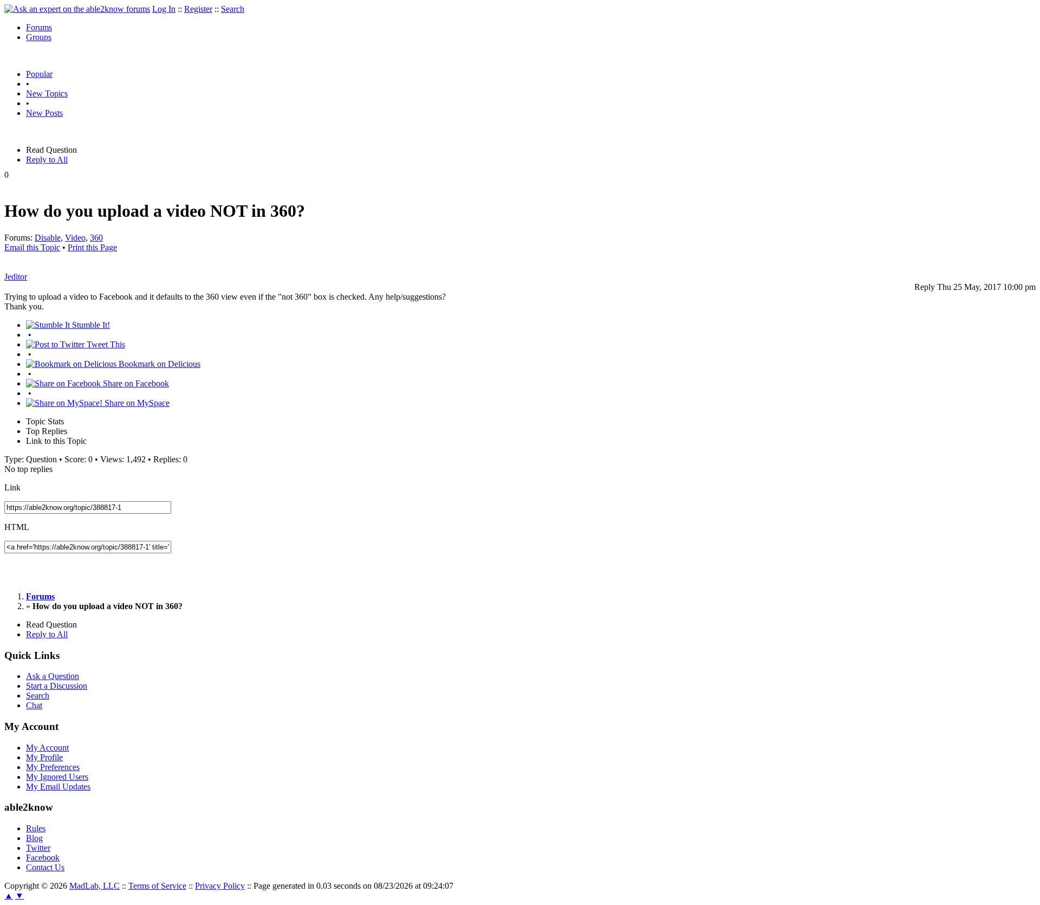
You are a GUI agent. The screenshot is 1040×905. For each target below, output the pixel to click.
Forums (39, 27)
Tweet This (104, 344)
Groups (38, 37)
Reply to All (47, 159)
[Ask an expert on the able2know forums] (77, 9)
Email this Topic (32, 247)
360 (96, 237)
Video (75, 237)
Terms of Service (157, 885)
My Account (47, 747)
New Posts (44, 113)
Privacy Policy (220, 885)
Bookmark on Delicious (158, 364)
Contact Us (45, 867)
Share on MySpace (136, 403)
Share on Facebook (135, 383)
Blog (34, 838)
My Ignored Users (57, 776)
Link (12, 487)
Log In (164, 9)
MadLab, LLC (94, 885)
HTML (16, 527)
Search (232, 9)
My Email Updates (58, 786)
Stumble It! (90, 324)
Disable (48, 237)
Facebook (43, 857)
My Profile (44, 757)
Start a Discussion (56, 685)
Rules (36, 828)
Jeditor (15, 276)
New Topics (47, 93)
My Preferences (53, 767)
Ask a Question (52, 676)
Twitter (38, 847)
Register (198, 9)
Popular (39, 74)
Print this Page (92, 247)
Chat (34, 705)
